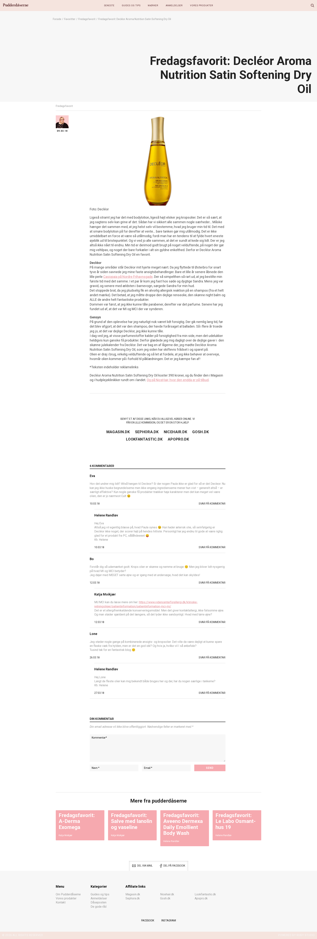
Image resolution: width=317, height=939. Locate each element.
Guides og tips (131, 5)
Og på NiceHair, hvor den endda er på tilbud (178, 380)
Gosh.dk (200, 432)
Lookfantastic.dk (144, 439)
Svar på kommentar (212, 503)
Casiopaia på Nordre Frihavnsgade (128, 277)
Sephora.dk (147, 432)
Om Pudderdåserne (68, 894)
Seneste (109, 5)
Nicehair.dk (175, 432)
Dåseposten (98, 902)
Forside (57, 19)
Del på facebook (174, 865)
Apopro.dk (178, 439)
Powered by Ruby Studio (296, 935)
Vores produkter (201, 5)
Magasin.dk (118, 432)
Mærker (153, 5)
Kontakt (60, 902)
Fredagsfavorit (86, 19)
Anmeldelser (174, 5)
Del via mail (145, 865)
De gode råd (98, 906)
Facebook (147, 920)
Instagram (168, 920)
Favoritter (69, 19)
